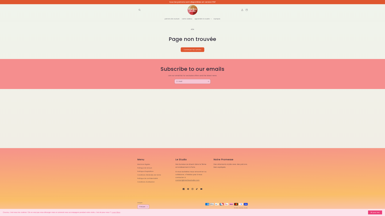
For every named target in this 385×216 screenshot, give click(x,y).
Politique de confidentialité (147, 178)
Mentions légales (143, 164)
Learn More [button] (116, 212)
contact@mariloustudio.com (187, 180)
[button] (139, 10)
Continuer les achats (192, 50)
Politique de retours (144, 168)
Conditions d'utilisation (146, 182)
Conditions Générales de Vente (149, 175)
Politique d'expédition (145, 171)
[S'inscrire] (208, 81)
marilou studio (243, 208)
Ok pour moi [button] (375, 212)
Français (142, 207)
